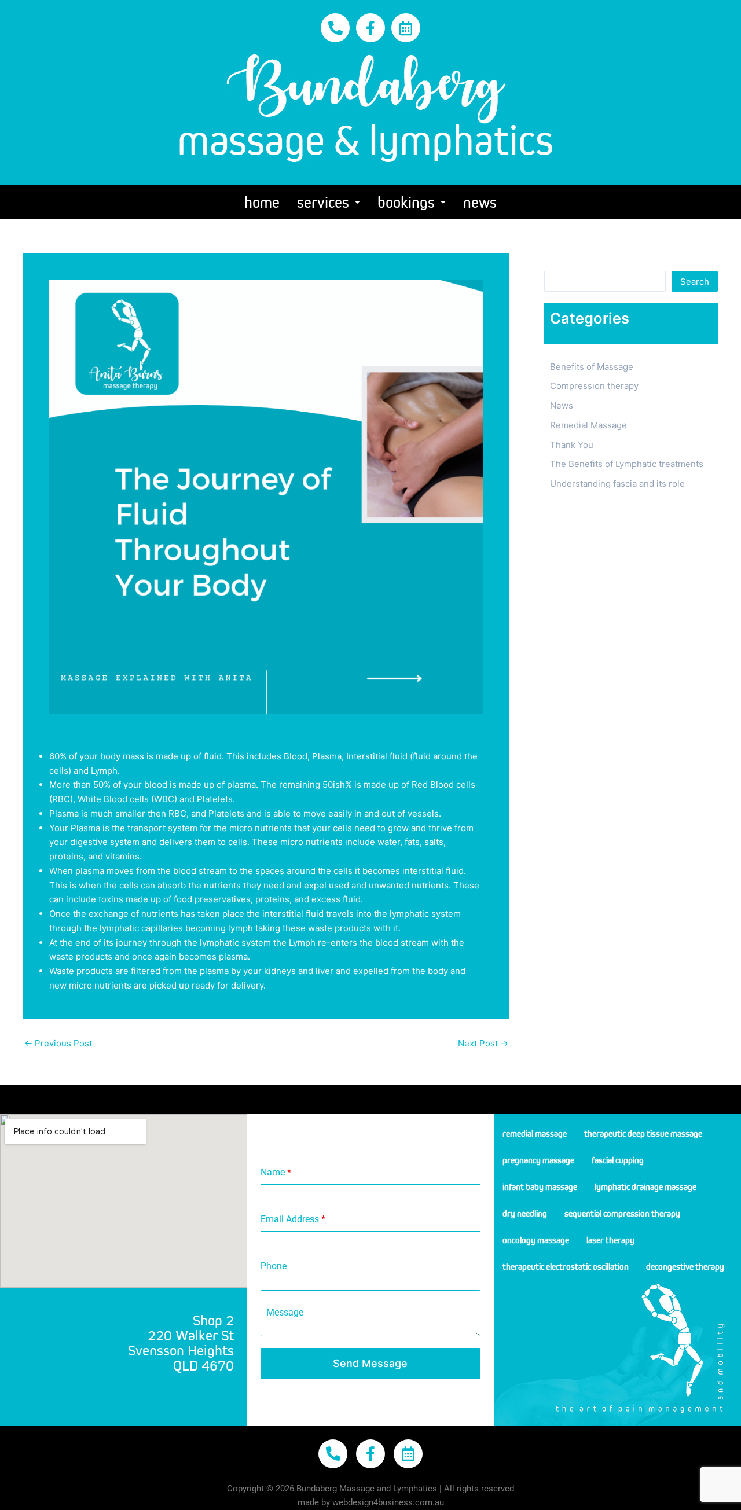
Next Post (483, 1043)
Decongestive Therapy (685, 1266)
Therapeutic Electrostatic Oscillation (565, 1266)
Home (262, 202)
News (480, 202)
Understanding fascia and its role (617, 483)
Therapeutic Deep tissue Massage (643, 1133)
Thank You (571, 444)
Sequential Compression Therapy (622, 1213)
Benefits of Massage (591, 366)
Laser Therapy (610, 1240)
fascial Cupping (618, 1160)
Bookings (406, 202)
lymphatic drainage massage (645, 1186)
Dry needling (524, 1213)
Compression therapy (594, 385)
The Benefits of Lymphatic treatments (626, 463)
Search (558, 261)
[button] (328, 202)
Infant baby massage (539, 1186)
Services (323, 202)
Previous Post (58, 1043)
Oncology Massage (535, 1240)
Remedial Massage (588, 425)
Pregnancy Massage (538, 1160)
